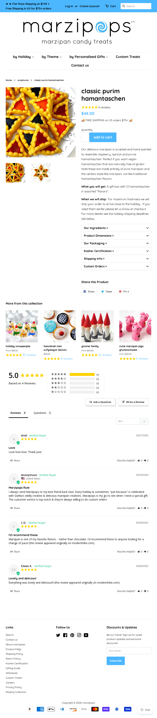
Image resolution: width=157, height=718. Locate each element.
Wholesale (11, 672)
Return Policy (13, 658)
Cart (113, 6)
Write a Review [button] (135, 402)
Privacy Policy (14, 687)
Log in (69, 6)
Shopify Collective (16, 691)
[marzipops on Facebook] (65, 635)
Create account (90, 6)
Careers (10, 682)
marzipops (89, 702)
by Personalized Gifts (88, 56)
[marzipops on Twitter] (58, 635)
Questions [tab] (40, 413)
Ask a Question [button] (102, 402)
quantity (86, 130)
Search (10, 634)
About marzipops (15, 644)
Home (9, 80)
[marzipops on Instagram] (79, 635)
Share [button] (16, 460)
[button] (116, 228)
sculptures (23, 80)
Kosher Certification (17, 663)
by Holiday (22, 56)
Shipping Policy (14, 653)
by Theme (51, 56)
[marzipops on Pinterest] (72, 635)
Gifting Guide (13, 668)
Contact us (80, 65)
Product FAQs (13, 649)
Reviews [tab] (16, 413)
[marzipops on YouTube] (86, 635)
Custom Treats (128, 56)
